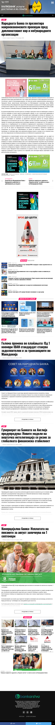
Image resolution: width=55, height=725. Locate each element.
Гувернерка (29, 174)
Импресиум (21, 716)
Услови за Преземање (31, 716)
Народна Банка (6, 175)
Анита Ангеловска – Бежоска (17, 174)
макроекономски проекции (40, 174)
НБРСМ (12, 175)
